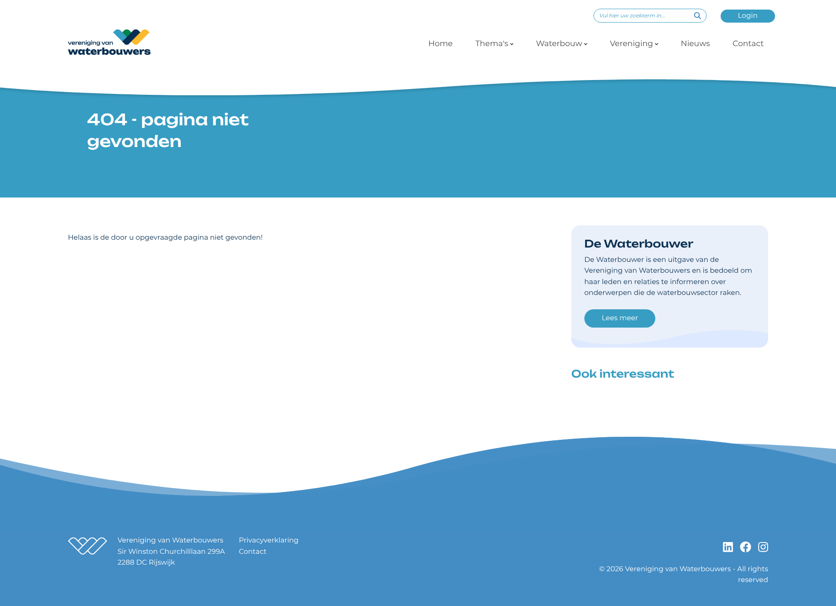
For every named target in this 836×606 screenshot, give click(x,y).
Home (440, 43)
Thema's (492, 43)
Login (748, 16)
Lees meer (620, 318)
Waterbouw (559, 43)
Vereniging (631, 43)
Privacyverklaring (269, 540)
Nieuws (695, 43)
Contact (748, 43)
